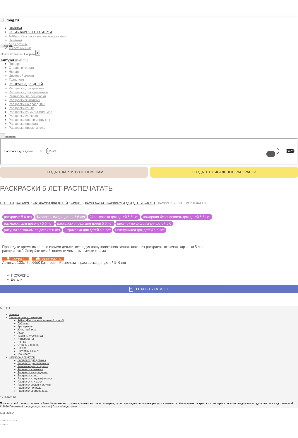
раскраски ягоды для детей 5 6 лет (85, 223)
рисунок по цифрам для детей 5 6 (144, 223)
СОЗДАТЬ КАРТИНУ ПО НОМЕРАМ (74, 172)
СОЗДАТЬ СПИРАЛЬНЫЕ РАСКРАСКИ (224, 172)
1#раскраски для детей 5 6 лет (60, 217)
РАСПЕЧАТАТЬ (50, 259)
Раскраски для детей (50, 203)
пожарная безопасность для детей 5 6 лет (177, 217)
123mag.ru (9, 19)
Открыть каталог (152, 289)
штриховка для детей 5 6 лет (88, 230)
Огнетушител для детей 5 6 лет (139, 230)
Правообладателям (65, 406)
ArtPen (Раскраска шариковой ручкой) (40, 320)
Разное (76, 203)
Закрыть (7, 46)
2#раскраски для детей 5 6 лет (114, 217)
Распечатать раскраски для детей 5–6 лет (120, 203)
